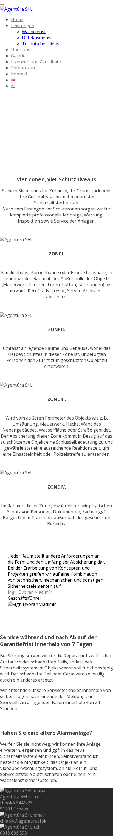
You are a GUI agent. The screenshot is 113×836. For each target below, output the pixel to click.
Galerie (18, 56)
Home (17, 19)
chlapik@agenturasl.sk (23, 821)
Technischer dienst (41, 44)
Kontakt (19, 74)
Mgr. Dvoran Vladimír (30, 592)
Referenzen (23, 68)
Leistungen (22, 25)
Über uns (20, 50)
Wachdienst (34, 32)
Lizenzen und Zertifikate (36, 62)
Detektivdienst (37, 38)
